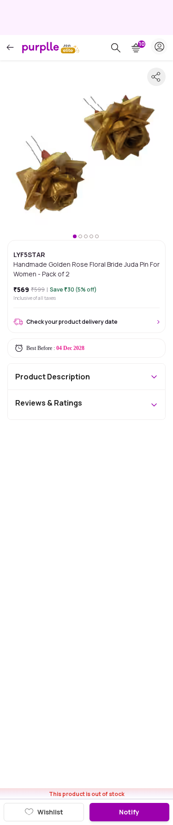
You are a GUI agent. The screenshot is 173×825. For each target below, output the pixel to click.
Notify (129, 812)
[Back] (10, 47)
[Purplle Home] (40, 47)
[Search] (115, 47)
